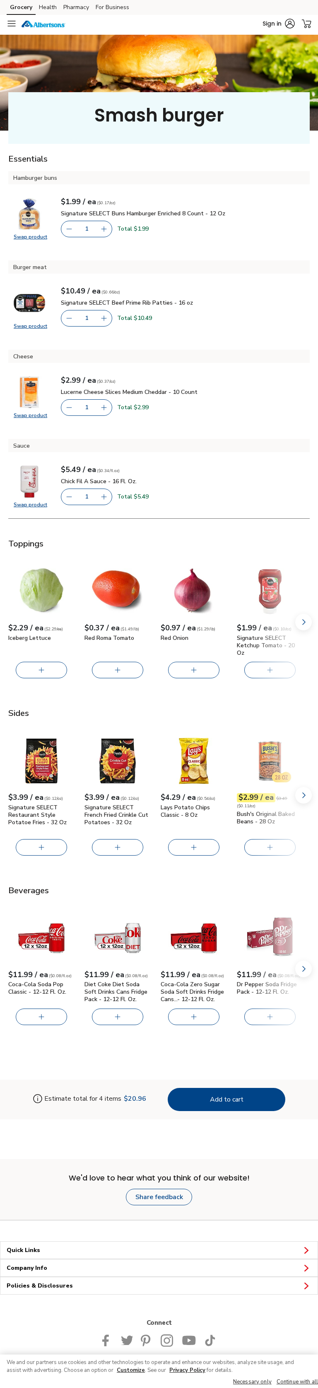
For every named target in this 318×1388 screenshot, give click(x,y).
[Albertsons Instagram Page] (167, 1339)
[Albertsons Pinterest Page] (147, 1339)
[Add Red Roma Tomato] (117, 670)
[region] (159, 1371)
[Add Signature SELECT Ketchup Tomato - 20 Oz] (270, 670)
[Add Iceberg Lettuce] (41, 670)
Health (48, 7)
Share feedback (159, 1197)
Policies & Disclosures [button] (40, 1286)
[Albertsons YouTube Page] (189, 1339)
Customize (131, 1370)
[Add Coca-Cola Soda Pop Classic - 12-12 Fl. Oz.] (41, 1017)
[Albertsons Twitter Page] (127, 1339)
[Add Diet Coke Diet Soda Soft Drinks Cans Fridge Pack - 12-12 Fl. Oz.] (117, 1017)
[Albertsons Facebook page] (107, 1339)
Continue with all (297, 1382)
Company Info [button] (27, 1268)
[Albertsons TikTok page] (210, 1339)
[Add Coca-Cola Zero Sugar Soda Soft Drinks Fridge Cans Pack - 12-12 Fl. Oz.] (193, 1017)
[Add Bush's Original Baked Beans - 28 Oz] (270, 847)
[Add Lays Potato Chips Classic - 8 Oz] (193, 847)
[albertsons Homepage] (43, 24)
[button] (278, 23)
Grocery (21, 7)
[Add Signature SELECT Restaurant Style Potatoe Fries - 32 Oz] (41, 847)
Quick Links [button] (23, 1250)
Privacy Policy (187, 1370)
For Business (112, 7)
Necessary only (252, 1382)
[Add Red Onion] (193, 670)
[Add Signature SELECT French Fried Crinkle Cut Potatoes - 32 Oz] (117, 847)
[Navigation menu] (11, 23)
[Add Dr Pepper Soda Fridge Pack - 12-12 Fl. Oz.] (270, 1017)
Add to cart (226, 1099)
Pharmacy (76, 7)
